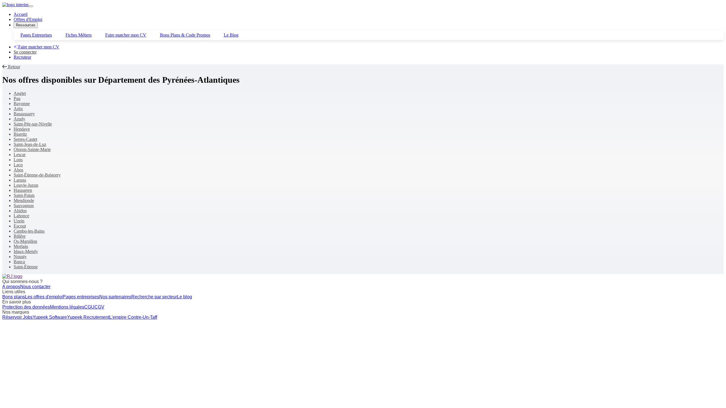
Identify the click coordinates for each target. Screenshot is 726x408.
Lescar (20, 154)
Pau (17, 98)
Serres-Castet (25, 139)
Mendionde (24, 200)
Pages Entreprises (36, 35)
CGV (99, 307)
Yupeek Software (50, 317)
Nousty (20, 256)
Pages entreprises (81, 296)
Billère (20, 236)
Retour (13, 66)
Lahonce (21, 215)
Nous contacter (35, 286)
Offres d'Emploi (28, 19)
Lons (18, 159)
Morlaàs (21, 246)
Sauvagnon (24, 205)
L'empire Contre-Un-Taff (133, 317)
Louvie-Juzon (26, 185)
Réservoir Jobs (17, 317)
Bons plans (13, 296)
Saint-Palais (24, 195)
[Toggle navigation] (30, 6)
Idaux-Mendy (26, 251)
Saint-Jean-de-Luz (30, 144)
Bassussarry (24, 113)
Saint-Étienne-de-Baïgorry (37, 175)
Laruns (20, 180)
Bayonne (22, 103)
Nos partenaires (115, 296)
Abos (18, 169)
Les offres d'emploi (44, 296)
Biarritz (20, 134)
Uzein (19, 220)
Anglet (20, 93)
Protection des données (26, 307)
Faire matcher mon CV (125, 35)
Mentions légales (67, 307)
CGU (89, 307)
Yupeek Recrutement (88, 317)
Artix (18, 108)
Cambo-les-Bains (29, 231)
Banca (19, 261)
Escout (20, 226)
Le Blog (231, 35)
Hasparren (23, 190)
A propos (11, 286)
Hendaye (22, 129)
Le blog (184, 296)
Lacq (18, 164)
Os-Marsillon (25, 241)
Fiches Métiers (79, 35)
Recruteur (22, 57)
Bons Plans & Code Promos (185, 35)
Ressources (25, 25)
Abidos (20, 210)
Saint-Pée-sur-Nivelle (33, 124)
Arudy (19, 118)
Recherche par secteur (154, 296)
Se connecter (25, 52)
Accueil (21, 14)
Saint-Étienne (26, 266)
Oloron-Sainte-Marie (32, 149)
